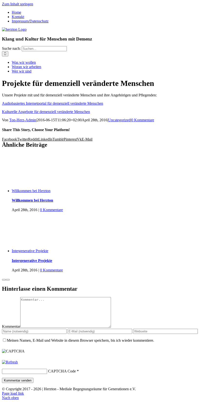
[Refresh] (10, 362)
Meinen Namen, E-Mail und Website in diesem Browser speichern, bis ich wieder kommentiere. (80, 340)
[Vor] (8, 279)
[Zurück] (4, 279)
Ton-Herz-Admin (22, 120)
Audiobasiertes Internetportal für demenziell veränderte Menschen (52, 103)
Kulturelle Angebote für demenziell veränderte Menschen (46, 112)
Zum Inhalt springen (17, 4)
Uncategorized (119, 120)
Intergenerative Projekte (30, 251)
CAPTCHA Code (62, 371)
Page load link (13, 393)
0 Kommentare (142, 120)
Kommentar (11, 326)
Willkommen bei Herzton (31, 191)
